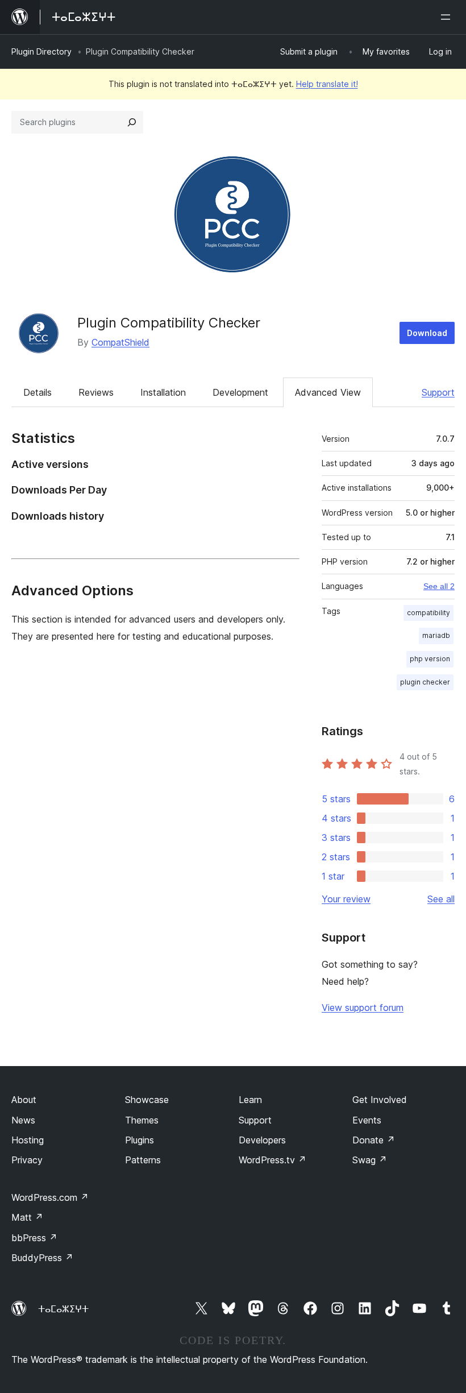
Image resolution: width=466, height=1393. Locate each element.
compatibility (428, 612)
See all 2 (439, 586)
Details (37, 392)
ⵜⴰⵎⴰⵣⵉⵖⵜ (63, 1309)
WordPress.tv (272, 1160)
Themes (142, 1120)
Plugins (139, 1140)
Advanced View (328, 392)
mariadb (436, 635)
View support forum (362, 1007)
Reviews (96, 392)
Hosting (27, 1140)
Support (438, 392)
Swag (369, 1160)
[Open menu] (448, 17)
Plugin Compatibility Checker (168, 322)
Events (366, 1120)
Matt (27, 1217)
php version (430, 658)
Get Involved (379, 1099)
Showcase (147, 1099)
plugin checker (425, 682)
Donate (373, 1140)
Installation (163, 392)
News (23, 1120)
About (23, 1099)
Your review (346, 899)
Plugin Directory (41, 51)
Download (427, 333)
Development (240, 392)
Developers (262, 1140)
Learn (250, 1099)
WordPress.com (50, 1197)
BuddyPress (42, 1257)
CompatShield (120, 342)
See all (441, 899)
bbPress (34, 1237)
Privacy (27, 1160)
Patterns (143, 1160)
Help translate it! (327, 84)
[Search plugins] (131, 122)
